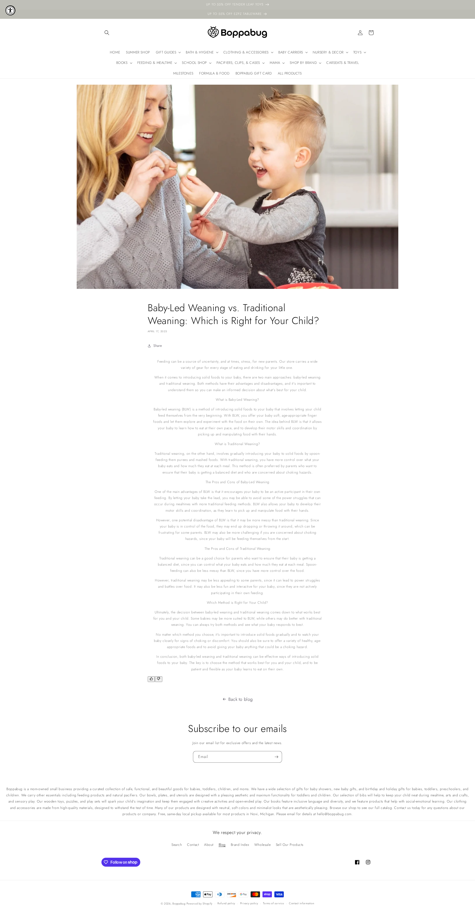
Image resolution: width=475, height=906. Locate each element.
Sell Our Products (290, 844)
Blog (222, 844)
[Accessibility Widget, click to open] (10, 10)
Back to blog (240, 699)
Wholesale (262, 844)
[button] (106, 32)
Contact (193, 844)
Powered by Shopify (200, 904)
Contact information (301, 903)
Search (176, 844)
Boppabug (179, 904)
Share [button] (157, 345)
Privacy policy (249, 903)
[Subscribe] (276, 757)
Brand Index (240, 844)
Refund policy (226, 903)
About (209, 844)
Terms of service (273, 903)
